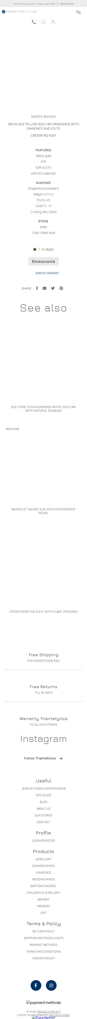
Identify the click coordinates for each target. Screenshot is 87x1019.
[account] (53, 22)
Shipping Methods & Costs (44, 938)
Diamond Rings (43, 866)
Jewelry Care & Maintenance (43, 788)
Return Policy (43, 931)
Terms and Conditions (43, 951)
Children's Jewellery (43, 893)
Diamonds (43, 873)
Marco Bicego (43, 116)
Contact (43, 822)
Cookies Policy (43, 958)
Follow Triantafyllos (40, 758)
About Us (44, 809)
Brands (43, 899)
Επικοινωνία (43, 261)
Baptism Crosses (43, 886)
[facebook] (36, 985)
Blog (43, 802)
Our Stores (43, 815)
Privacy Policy (49, 1011)
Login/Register (43, 841)
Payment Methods (44, 945)
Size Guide (43, 795)
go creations (59, 1015)
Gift (44, 913)
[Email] (44, 288)
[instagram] (51, 985)
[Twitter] (53, 288)
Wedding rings (43, 879)
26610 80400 (67, 3)
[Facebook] (37, 288)
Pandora (43, 906)
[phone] (34, 22)
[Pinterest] (61, 288)
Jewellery (43, 859)
